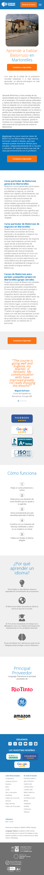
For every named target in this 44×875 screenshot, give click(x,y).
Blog (7, 787)
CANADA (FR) (28, 790)
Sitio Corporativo (11, 792)
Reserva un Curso (28, 5)
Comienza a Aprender (22, 67)
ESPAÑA (26, 806)
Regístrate (7, 136)
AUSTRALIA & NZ (29, 798)
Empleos (8, 784)
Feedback (9, 795)
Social (7, 790)
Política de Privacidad (13, 806)
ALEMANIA (27, 804)
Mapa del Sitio (10, 804)
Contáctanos (10, 779)
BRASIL (26, 801)
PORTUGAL (27, 809)
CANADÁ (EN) (28, 787)
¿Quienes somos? (11, 781)
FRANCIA (27, 812)
